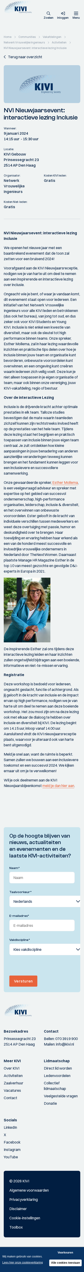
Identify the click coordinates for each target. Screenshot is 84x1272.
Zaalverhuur (13, 1083)
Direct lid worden (58, 1068)
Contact (10, 1097)
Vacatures (12, 1090)
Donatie (50, 1103)
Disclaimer (18, 1208)
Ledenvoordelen (57, 1075)
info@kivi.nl (65, 1044)
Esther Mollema (65, 482)
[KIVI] (19, 7)
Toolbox (16, 1227)
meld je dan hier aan (58, 785)
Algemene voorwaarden (29, 1190)
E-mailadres (19, 916)
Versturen (23, 981)
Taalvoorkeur (20, 892)
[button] (48, 16)
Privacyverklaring (23, 1199)
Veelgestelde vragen (61, 1096)
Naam (14, 868)
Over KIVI (11, 1068)
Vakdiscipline (19, 940)
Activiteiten (13, 1075)
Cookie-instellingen (24, 1218)
